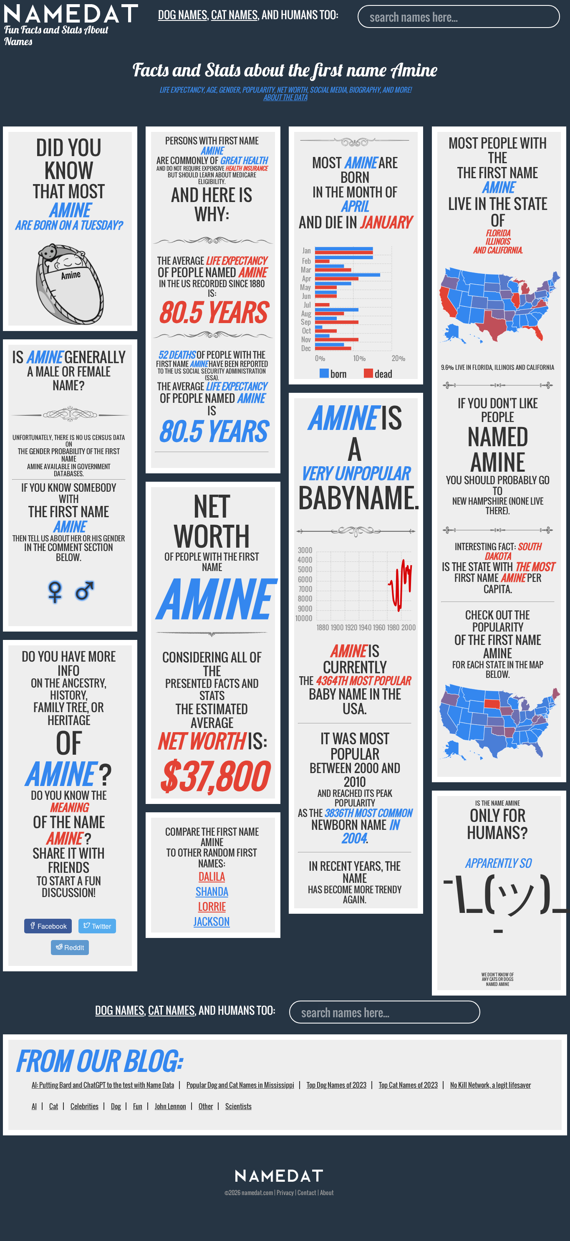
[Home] (279, 1179)
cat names (234, 14)
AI (34, 1106)
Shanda (212, 891)
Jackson (212, 921)
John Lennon (170, 1106)
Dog (116, 1106)
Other (206, 1106)
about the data (285, 97)
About (327, 1192)
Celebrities (84, 1106)
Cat (53, 1106)
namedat (252, 1192)
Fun (137, 1106)
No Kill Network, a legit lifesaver (490, 1085)
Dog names (182, 14)
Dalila (212, 876)
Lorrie (212, 906)
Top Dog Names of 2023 (336, 1085)
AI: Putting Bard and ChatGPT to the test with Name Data (103, 1085)
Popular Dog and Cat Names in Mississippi (240, 1085)
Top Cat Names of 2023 (408, 1085)
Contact (307, 1192)
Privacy (285, 1192)
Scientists (238, 1106)
